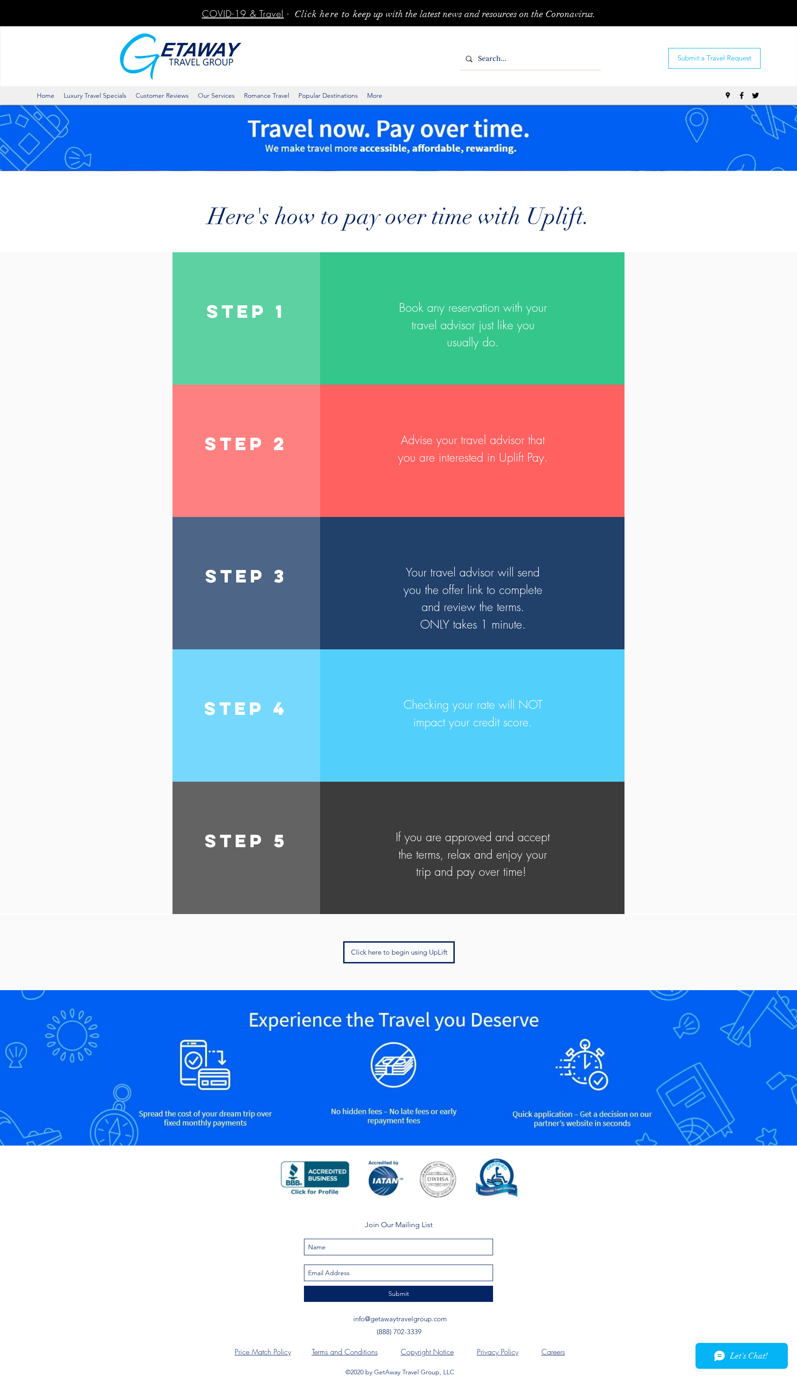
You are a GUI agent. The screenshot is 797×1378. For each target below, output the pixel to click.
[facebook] (741, 95)
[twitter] (755, 95)
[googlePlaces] (727, 95)
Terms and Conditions (345, 1352)
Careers (553, 1352)
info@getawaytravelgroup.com (400, 1318)
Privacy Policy (497, 1352)
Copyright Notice (427, 1352)
